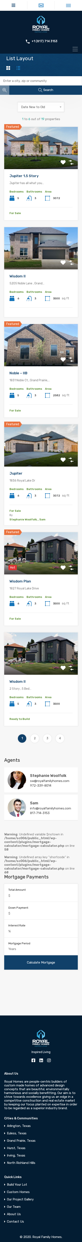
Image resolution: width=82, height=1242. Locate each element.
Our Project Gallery (20, 1199)
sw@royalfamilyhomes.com (49, 781)
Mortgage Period (19, 943)
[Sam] (17, 815)
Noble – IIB (18, 373)
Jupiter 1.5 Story (24, 176)
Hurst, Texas (16, 1148)
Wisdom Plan (20, 581)
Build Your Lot (17, 1184)
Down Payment (18, 907)
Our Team (14, 1206)
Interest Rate (16, 925)
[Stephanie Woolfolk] (17, 787)
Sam (34, 803)
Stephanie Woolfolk (48, 775)
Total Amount (17, 889)
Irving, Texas (16, 1155)
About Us (14, 1214)
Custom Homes (18, 1192)
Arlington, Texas (19, 1126)
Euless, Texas (16, 1133)
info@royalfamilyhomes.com (50, 808)
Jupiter (15, 473)
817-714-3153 (40, 813)
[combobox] (41, 107)
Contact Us (15, 1221)
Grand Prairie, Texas (21, 1140)
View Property (41, 161)
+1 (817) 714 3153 (44, 41)
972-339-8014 (40, 785)
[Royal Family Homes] (41, 32)
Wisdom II (17, 276)
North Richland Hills (21, 1163)
